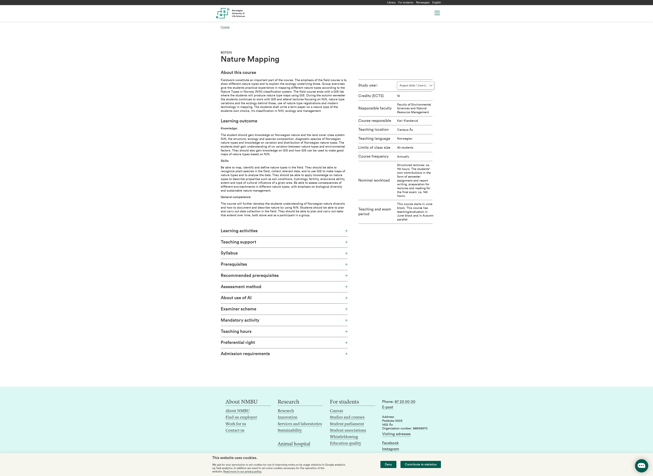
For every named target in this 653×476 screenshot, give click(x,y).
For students (405, 2)
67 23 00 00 (405, 402)
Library (391, 2)
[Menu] (437, 13)
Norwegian (423, 2)
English (436, 2)
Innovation (287, 417)
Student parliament (347, 424)
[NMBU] (238, 13)
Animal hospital (294, 444)
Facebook (390, 443)
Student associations (348, 431)
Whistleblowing (344, 437)
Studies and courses (347, 417)
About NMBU (237, 411)
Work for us (235, 424)
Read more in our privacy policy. (242, 471)
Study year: (368, 85)
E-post (387, 407)
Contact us (234, 431)
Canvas (336, 411)
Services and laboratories (300, 424)
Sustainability (290, 431)
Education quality (345, 443)
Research (286, 411)
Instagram (390, 449)
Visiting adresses (396, 434)
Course (225, 27)
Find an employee (241, 417)
